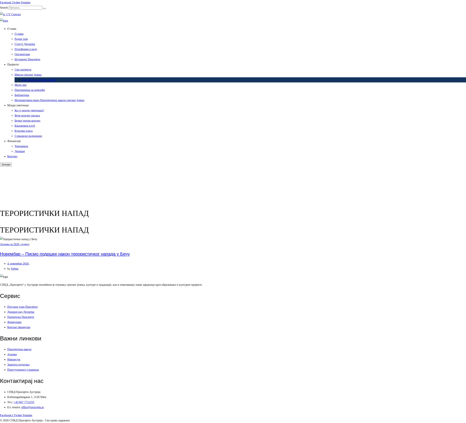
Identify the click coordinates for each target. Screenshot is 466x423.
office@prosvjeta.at (32, 407)
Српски (16, 14)
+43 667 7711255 (24, 402)
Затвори (5, 164)
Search (4, 7)
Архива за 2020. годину (14, 244)
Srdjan (14, 268)
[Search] (44, 8)
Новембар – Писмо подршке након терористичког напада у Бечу (65, 253)
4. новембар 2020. (18, 263)
